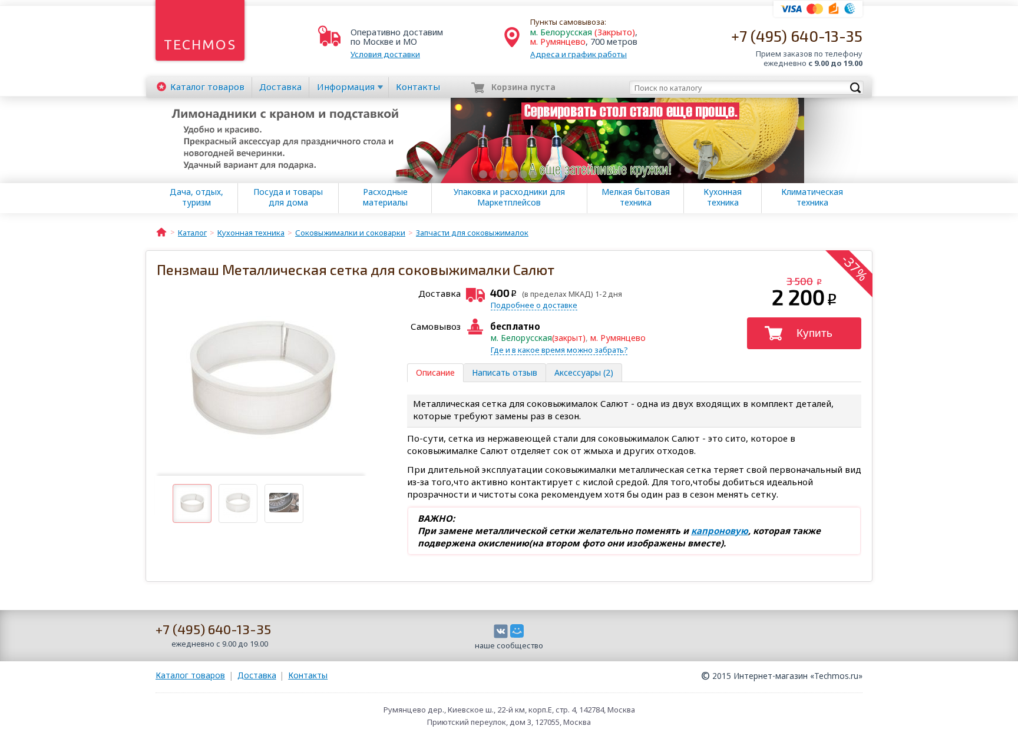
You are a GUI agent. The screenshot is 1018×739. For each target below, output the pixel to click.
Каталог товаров (190, 675)
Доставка (280, 86)
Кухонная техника (722, 197)
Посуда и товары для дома (288, 197)
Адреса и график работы (578, 54)
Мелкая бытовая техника (635, 197)
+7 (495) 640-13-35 (796, 35)
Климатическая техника (812, 197)
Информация (346, 86)
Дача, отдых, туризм (196, 197)
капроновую (719, 530)
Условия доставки (385, 54)
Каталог (207, 86)
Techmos (200, 44)
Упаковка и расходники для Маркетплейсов (509, 197)
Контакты (418, 86)
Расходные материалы (385, 197)
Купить (814, 333)
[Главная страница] (161, 231)
